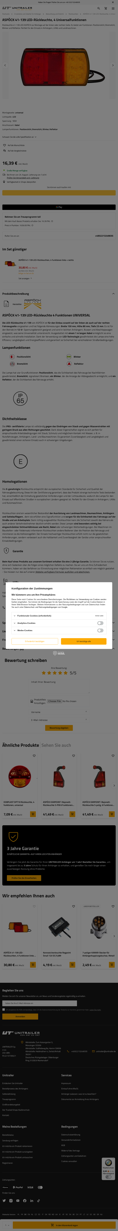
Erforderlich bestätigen (34, 641)
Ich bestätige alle (84, 641)
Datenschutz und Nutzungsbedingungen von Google (45, 607)
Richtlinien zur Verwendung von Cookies (83, 599)
